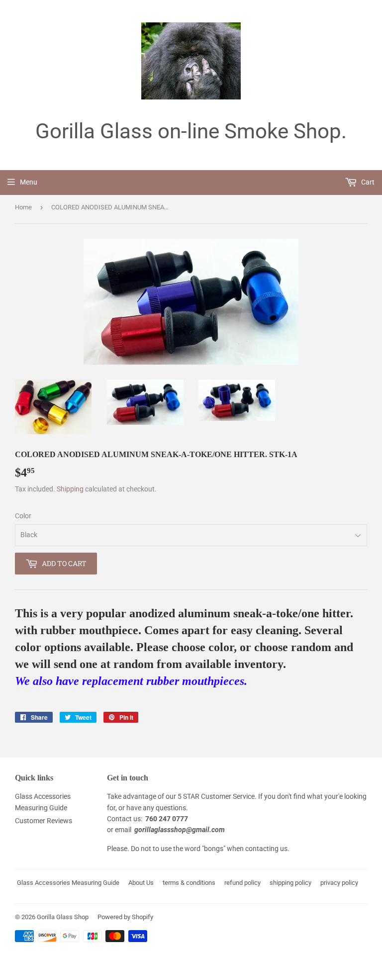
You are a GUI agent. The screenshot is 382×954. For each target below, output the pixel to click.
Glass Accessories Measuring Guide (68, 882)
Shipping (70, 489)
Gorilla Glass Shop (63, 917)
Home (23, 207)
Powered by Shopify (125, 917)
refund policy (242, 882)
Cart (367, 182)
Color (23, 516)
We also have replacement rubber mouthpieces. (131, 680)
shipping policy (290, 882)
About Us (141, 882)
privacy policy (339, 882)
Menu (28, 182)
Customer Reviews (43, 821)
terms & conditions (189, 882)
